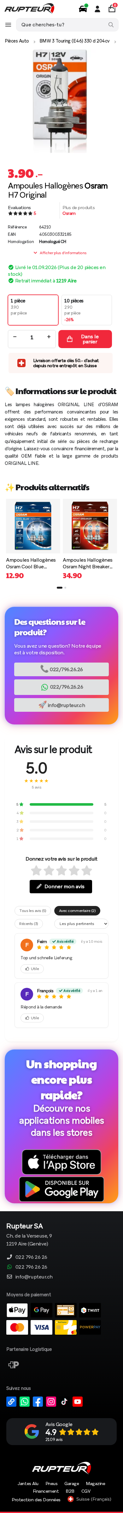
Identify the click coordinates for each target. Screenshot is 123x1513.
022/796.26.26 (61, 668)
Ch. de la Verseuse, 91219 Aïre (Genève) (29, 1235)
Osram (69, 213)
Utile (35, 968)
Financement (46, 1491)
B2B (70, 1491)
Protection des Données (36, 1500)
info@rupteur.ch (61, 704)
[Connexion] (97, 9)
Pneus (51, 1483)
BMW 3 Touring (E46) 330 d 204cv (74, 41)
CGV (86, 1491)
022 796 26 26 (31, 1257)
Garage (71, 1483)
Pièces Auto (17, 41)
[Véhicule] (83, 9)
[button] (59, 588)
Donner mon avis (64, 886)
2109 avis (54, 1439)
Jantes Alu (28, 1483)
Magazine (95, 1483)
